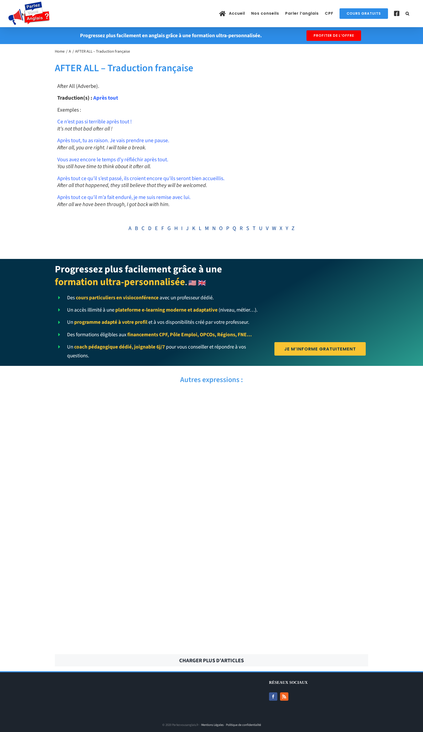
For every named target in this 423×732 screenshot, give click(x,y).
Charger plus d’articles (211, 660)
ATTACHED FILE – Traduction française (292, 615)
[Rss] (284, 696)
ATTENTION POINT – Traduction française (131, 588)
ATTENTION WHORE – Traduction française (291, 561)
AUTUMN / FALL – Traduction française (131, 453)
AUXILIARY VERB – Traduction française (292, 426)
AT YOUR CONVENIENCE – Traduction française (131, 642)
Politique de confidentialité (243, 725)
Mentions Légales (212, 725)
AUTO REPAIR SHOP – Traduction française (292, 480)
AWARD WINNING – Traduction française (292, 399)
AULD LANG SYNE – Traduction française (291, 507)
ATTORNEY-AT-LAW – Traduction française (131, 561)
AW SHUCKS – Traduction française (131, 426)
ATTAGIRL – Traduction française (131, 615)
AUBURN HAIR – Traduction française (292, 534)
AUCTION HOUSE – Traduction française (131, 534)
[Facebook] (273, 696)
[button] (408, 13)
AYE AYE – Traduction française (131, 399)
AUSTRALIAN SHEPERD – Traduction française (131, 507)
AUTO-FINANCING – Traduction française (131, 480)
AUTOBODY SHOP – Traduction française (291, 453)
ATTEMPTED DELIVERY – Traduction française (291, 588)
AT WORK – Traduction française (291, 642)
